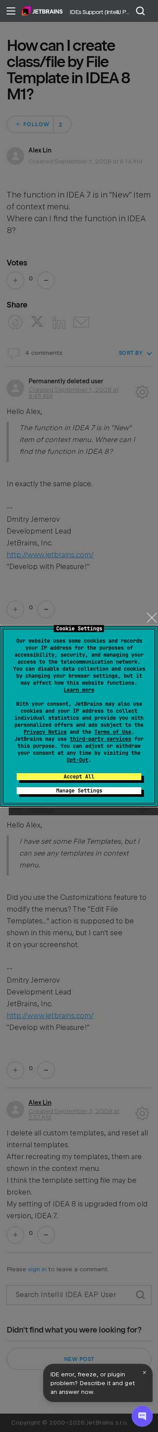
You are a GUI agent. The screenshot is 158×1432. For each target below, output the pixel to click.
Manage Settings (79, 790)
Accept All (79, 776)
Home (42, 11)
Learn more (79, 689)
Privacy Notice (45, 731)
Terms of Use (112, 731)
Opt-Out (77, 760)
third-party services (100, 739)
